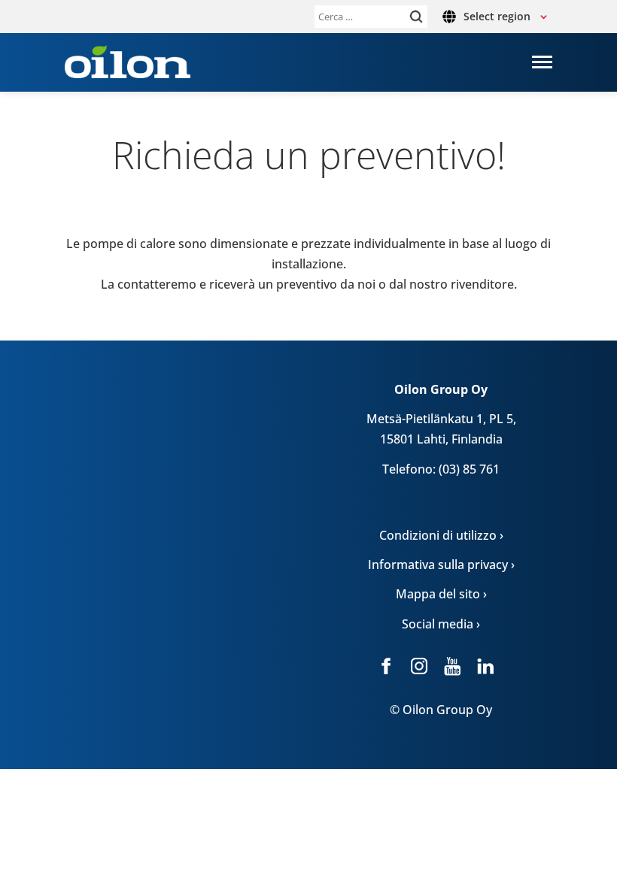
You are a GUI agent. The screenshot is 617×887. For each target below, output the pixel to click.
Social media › (441, 624)
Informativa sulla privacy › (441, 564)
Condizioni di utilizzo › (441, 535)
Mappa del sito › (441, 594)
